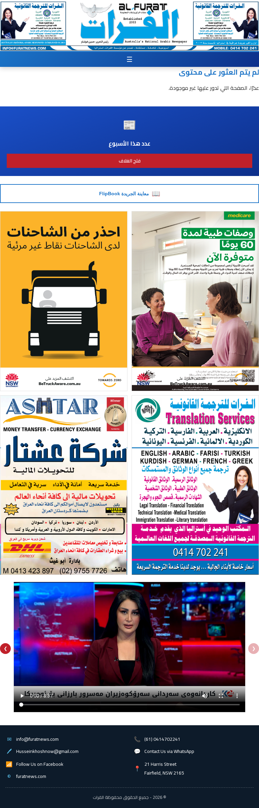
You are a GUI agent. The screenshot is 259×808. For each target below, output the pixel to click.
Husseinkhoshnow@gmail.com (47, 751)
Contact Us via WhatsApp (169, 751)
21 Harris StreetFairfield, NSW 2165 (164, 768)
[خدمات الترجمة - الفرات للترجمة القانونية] (32, 19)
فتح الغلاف (130, 160)
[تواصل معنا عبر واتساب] (225, 48)
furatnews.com (31, 776)
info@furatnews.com (37, 739)
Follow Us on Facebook (39, 764)
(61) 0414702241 (162, 739)
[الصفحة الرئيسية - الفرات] (128, 18)
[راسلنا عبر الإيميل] (36, 48)
